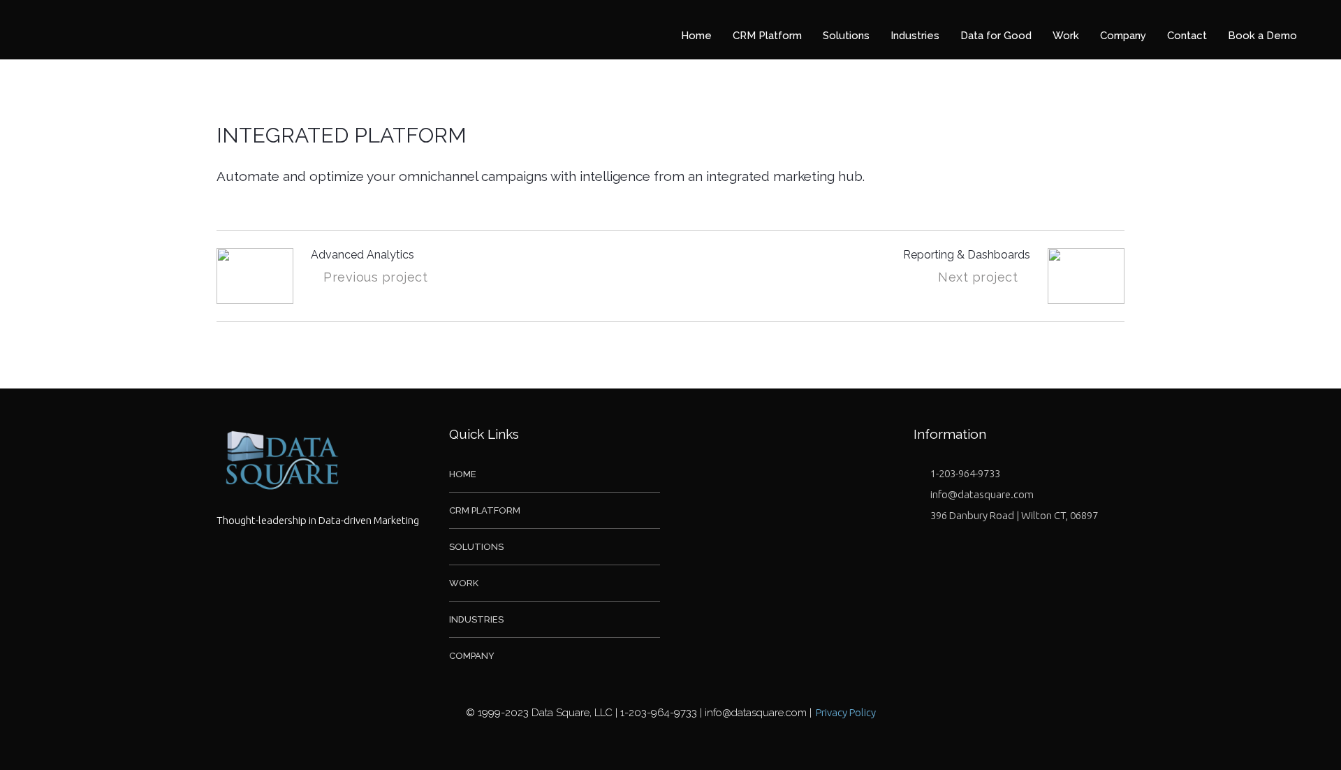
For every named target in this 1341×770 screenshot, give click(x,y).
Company (471, 656)
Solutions (476, 547)
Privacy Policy (846, 712)
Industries (476, 619)
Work (463, 583)
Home (462, 474)
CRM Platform (484, 510)
